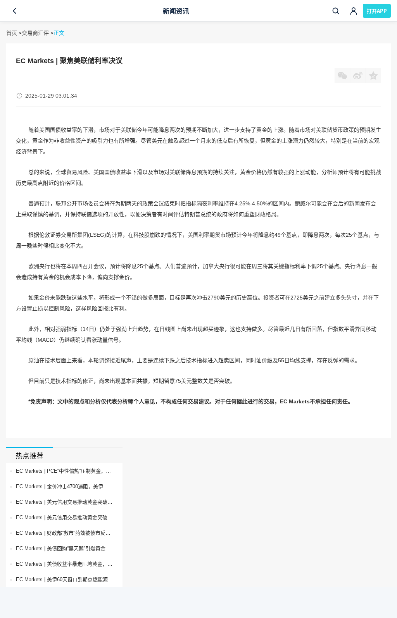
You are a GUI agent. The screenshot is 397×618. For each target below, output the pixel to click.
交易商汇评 (35, 33)
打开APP (377, 10)
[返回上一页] (14, 10)
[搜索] (335, 10)
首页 (11, 33)
